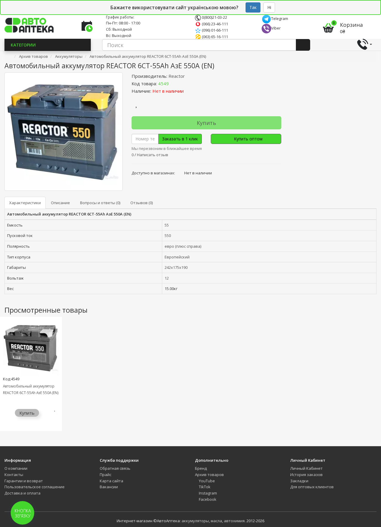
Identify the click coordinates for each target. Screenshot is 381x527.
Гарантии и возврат (23, 480)
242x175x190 (176, 267)
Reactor (176, 76)
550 (168, 235)
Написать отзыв (152, 154)
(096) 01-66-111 (214, 30)
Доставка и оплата (22, 493)
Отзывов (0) (141, 202)
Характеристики (25, 202)
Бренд (201, 468)
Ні (269, 7)
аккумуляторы (195, 520)
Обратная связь (115, 468)
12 (167, 278)
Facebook (207, 499)
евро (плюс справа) (183, 246)
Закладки (299, 480)
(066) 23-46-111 (214, 24)
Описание (60, 202)
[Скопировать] (173, 83)
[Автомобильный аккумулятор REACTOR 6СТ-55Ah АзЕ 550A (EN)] (63, 131)
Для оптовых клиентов (312, 486)
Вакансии (109, 486)
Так (253, 7)
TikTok (204, 486)
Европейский (177, 257)
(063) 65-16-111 (214, 36)
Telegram (279, 18)
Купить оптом (248, 139)
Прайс (105, 474)
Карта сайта (111, 480)
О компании (15, 468)
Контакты (13, 474)
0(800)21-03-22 (214, 17)
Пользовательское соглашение (34, 486)
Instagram (207, 493)
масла (216, 520)
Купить (206, 122)
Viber (276, 28)
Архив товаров (209, 474)
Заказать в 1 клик (180, 139)
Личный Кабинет (306, 468)
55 (167, 225)
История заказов (306, 474)
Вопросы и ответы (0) (100, 202)
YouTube (206, 480)
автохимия (234, 520)
